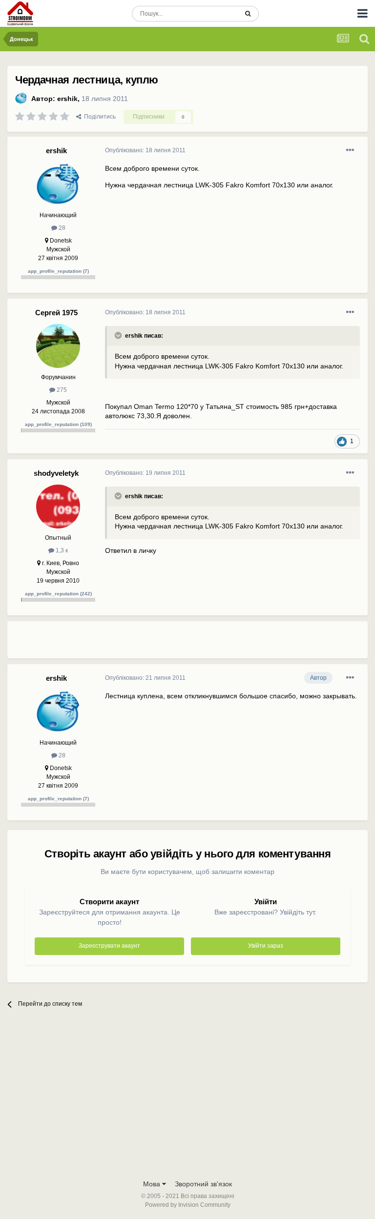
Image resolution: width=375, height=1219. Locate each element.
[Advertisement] (219, 643)
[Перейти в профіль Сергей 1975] (58, 346)
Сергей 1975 (56, 312)
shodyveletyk (56, 473)
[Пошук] (247, 13)
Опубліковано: (145, 150)
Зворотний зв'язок (203, 1184)
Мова (152, 1184)
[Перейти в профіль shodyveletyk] (58, 506)
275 (61, 389)
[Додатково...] (350, 150)
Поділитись (98, 116)
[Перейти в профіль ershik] (21, 98)
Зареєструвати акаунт (109, 945)
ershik (67, 98)
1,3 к (61, 550)
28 (61, 227)
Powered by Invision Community (187, 1204)
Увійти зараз (265, 945)
